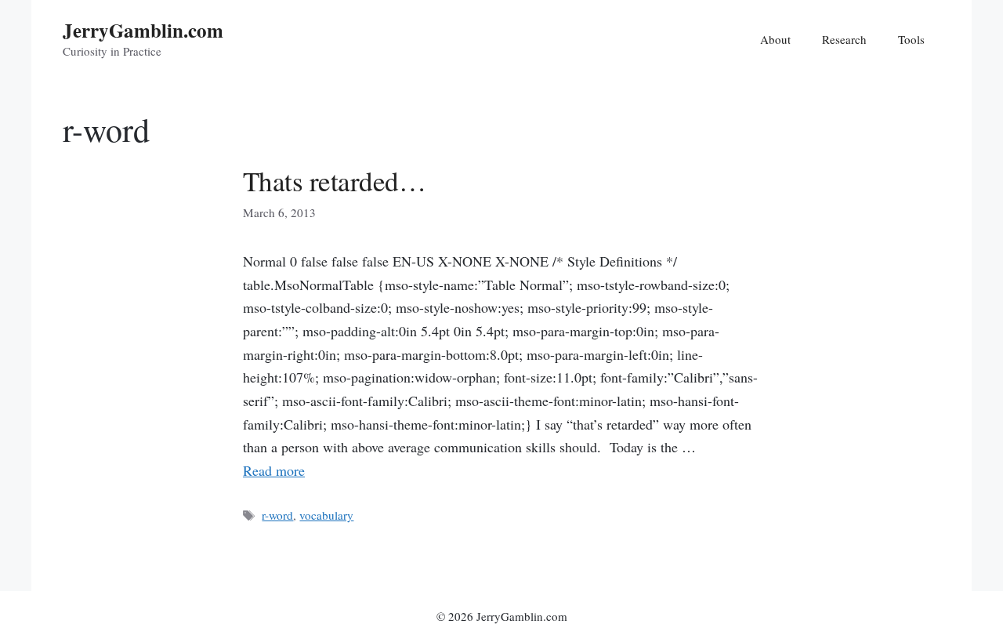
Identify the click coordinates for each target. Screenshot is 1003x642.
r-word (277, 515)
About (775, 39)
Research (844, 39)
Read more (274, 470)
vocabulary (326, 515)
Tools (911, 39)
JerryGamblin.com (143, 30)
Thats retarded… (334, 180)
